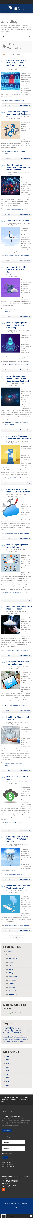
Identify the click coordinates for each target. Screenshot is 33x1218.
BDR (6, 705)
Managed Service (22, 1035)
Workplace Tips (21, 1041)
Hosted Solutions (14, 255)
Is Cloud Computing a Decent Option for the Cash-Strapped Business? (17, 378)
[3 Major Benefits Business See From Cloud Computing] (10, 454)
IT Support (24, 1039)
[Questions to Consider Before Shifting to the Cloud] (10, 287)
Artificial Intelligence (23, 151)
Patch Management (16, 763)
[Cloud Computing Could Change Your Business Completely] (10, 343)
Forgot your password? (8, 1166)
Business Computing (10, 151)
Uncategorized (13, 994)
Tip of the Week (13, 991)
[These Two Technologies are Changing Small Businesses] (10, 130)
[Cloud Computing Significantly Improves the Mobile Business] (10, 185)
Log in (5, 1157)
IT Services (8, 1041)
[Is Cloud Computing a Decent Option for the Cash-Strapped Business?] (10, 397)
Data (6, 100)
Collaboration (13, 209)
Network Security (14, 1035)
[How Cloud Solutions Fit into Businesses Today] (10, 624)
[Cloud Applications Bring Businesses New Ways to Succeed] (10, 857)
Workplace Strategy (23, 1037)
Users (15, 1030)
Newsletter (10, 174)
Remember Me (7, 1153)
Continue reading (25, 105)
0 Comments (7, 105)
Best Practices (20, 309)
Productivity (17, 1033)
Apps (6, 874)
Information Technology (11, 422)
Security (11, 100)
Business (15, 650)
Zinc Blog (10, 69)
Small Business (18, 1028)
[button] (30, 36)
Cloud (15, 69)
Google (23, 1032)
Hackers (5, 1035)
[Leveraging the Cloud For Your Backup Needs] (10, 680)
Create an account (6, 1162)
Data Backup (23, 705)
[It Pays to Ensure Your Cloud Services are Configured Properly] (10, 81)
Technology (17, 118)
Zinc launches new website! (11, 1116)
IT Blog (11, 973)
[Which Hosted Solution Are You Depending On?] (10, 904)
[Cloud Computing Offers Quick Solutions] (10, 563)
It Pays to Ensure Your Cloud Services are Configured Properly (16, 62)
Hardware (27, 1032)
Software (7, 763)
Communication (14, 1041)
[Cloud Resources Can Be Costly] (10, 795)
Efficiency (18, 1030)
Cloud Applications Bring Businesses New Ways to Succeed (17, 838)
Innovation (5, 1037)
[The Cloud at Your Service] (10, 236)
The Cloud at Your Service (17, 221)
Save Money (19, 822)
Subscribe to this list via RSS (12, 55)
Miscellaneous (13, 976)
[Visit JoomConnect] (16, 1207)
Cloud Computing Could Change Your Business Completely (16, 325)
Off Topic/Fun (12, 980)
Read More (7, 1130)
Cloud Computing (19, 100)
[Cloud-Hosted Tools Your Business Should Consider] (10, 507)
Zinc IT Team (24, 68)
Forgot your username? (8, 1164)
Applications (12, 874)
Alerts (10, 955)
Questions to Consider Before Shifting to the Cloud (16, 269)
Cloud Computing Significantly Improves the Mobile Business (18, 167)
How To (11, 969)
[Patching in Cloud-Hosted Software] (10, 735)
